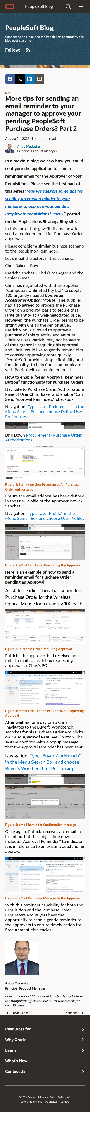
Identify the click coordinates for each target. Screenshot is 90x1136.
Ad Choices (51, 1101)
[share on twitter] (20, 79)
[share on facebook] (10, 79)
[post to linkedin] (30, 79)
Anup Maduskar (29, 146)
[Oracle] (9, 6)
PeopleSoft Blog (39, 6)
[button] (68, 6)
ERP (7, 92)
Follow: (12, 50)
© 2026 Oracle (27, 1097)
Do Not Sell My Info (60, 1097)
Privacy (42, 1097)
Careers (65, 1101)
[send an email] (39, 79)
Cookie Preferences (31, 1101)
